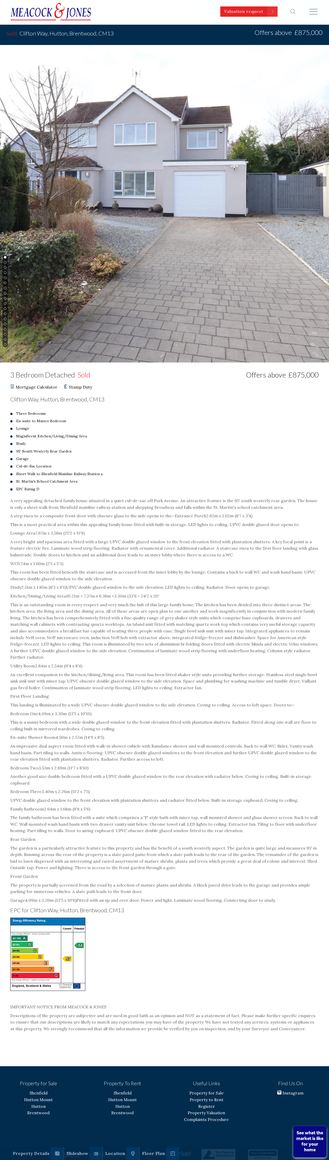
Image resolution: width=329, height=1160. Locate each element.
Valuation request (243, 11)
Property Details (31, 1153)
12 (4, 314)
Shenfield (39, 1092)
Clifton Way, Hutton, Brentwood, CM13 (60, 33)
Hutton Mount (38, 1099)
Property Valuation (206, 1112)
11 (4, 309)
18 (4, 345)
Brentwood (38, 1112)
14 (4, 324)
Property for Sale (206, 1092)
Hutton (38, 1106)
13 (4, 319)
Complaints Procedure (206, 1119)
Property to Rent (206, 1099)
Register (206, 1106)
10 (4, 304)
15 (4, 329)
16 (4, 335)
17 (4, 340)
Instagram (292, 1092)
